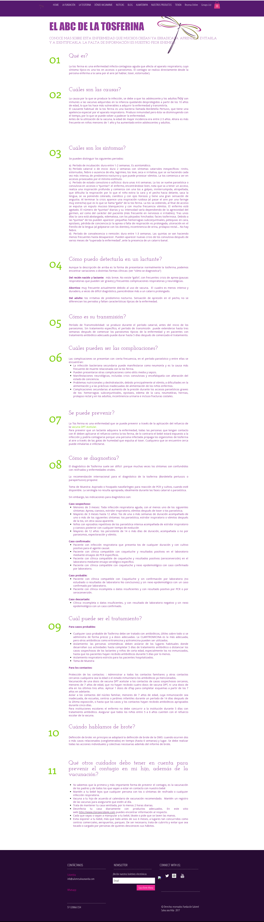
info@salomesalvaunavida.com (80, 879)
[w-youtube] (182, 876)
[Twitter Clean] (167, 876)
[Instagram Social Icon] (174, 876)
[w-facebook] (160, 878)
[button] (120, 5)
